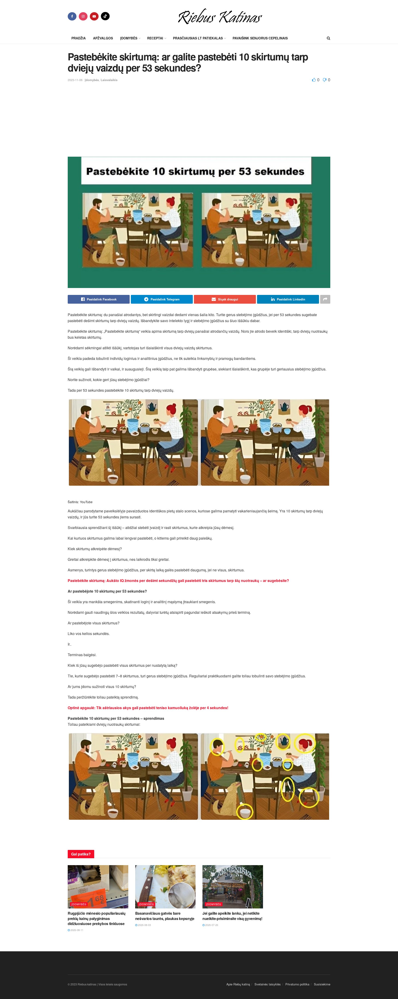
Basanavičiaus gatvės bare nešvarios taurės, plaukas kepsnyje (164, 916)
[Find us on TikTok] (105, 16)
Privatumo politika (297, 984)
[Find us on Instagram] (83, 16)
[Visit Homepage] (220, 16)
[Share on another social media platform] (325, 299)
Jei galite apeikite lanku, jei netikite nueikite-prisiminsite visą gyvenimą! (232, 916)
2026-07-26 (211, 925)
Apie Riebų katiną (238, 984)
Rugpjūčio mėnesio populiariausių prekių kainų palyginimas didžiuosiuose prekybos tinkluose (97, 918)
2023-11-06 (75, 80)
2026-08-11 (76, 930)
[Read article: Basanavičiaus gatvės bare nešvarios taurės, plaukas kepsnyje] (165, 886)
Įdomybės (92, 80)
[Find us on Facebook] (72, 16)
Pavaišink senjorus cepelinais (260, 38)
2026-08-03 (144, 925)
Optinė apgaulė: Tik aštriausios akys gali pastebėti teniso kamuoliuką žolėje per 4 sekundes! (148, 707)
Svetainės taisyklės (268, 984)
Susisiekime (322, 984)
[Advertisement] (199, 117)
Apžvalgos (103, 38)
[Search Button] (328, 38)
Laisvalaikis (109, 80)
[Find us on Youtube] (94, 16)
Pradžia (78, 38)
